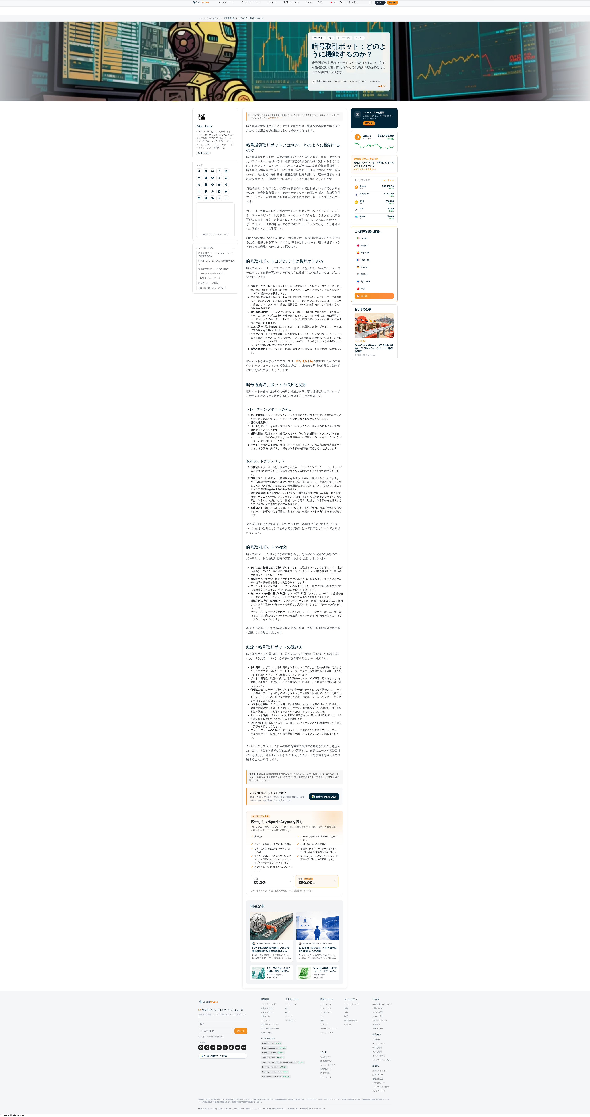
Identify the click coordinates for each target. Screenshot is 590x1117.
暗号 (331, 38)
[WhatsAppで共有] (212, 171)
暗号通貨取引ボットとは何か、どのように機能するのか (216, 254)
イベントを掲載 (378, 1056)
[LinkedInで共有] (226, 171)
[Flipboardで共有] (205, 198)
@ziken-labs (203, 153)
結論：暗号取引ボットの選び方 (212, 288)
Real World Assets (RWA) (275, 1077)
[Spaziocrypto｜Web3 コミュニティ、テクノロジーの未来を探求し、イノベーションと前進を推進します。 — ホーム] (222, 1002)
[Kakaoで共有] (226, 191)
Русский (365, 281)
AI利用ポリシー (275, 118)
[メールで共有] (199, 191)
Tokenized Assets (272, 1057)
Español (365, 252)
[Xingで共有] (226, 184)
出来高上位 (265, 1016)
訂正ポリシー (378, 1075)
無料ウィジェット (379, 1020)
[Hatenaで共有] (199, 198)
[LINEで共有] (212, 184)
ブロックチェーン (249, 2)
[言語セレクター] (332, 2)
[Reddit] (237, 1047)
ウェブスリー (224, 2)
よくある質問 (378, 1012)
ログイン (380, 2)
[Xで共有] (199, 171)
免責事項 (376, 1024)
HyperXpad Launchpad (275, 1072)
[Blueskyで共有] (212, 178)
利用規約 (303, 1109)
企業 (346, 1008)
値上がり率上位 (267, 1008)
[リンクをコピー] (226, 198)
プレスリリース (326, 1032)
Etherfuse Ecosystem (274, 1067)
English (364, 245)
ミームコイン (290, 1020)
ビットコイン (325, 1008)
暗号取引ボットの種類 (208, 283)
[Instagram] (212, 1047)
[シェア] (219, 198)
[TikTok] (231, 1047)
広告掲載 (376, 1039)
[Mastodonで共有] (205, 191)
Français (365, 259)
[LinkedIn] (225, 1047)
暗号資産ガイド (326, 1061)
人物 (346, 1012)
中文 (363, 288)
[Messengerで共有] (219, 191)
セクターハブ (290, 1004)
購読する (369, 123)
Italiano (364, 238)
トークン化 (360, 341)
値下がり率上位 (267, 1012)
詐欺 (320, 2)
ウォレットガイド (327, 1065)
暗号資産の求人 (350, 1020)
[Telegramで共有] (219, 171)
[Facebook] (200, 1047)
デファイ (359, 38)
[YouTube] (243, 1047)
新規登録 (392, 2)
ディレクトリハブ (351, 1004)
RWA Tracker (266, 1032)
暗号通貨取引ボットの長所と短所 (213, 268)
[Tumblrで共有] (199, 184)
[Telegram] (219, 1047)
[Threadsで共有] (219, 178)
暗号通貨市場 (304, 361)
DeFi (287, 1012)
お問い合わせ (378, 1008)
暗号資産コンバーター (270, 1024)
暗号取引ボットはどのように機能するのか (216, 262)
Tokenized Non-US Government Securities (282, 1062)
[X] (206, 1047)
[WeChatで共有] (212, 198)
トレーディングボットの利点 (212, 273)
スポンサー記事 (378, 1091)
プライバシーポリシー (316, 1109)
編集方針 (382, 86)
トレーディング (344, 38)
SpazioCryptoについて (382, 1004)
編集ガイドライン (379, 1071)
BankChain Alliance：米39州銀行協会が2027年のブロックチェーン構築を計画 (374, 348)
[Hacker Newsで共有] (205, 178)
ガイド (270, 2)
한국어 (364, 274)
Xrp (321, 1016)
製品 (346, 1016)
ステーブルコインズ (328, 1028)
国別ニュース (289, 2)
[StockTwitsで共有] (212, 191)
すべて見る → (388, 180)
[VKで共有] (205, 184)
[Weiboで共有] (219, 184)
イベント (309, 2)
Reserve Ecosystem (274, 1048)
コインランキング (268, 1004)
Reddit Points (271, 1043)
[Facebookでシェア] (205, 171)
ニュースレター (326, 1077)
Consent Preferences (12, 1115)
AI (286, 1008)
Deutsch (365, 267)
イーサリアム (325, 1012)
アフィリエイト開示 (380, 1087)
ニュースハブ (325, 1004)
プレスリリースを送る (381, 1060)
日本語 (364, 295)
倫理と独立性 (378, 1079)
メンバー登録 (378, 1016)
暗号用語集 (325, 1073)
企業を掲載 (377, 1048)
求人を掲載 (377, 1052)
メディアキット (378, 1043)
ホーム (203, 18)
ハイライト (265, 1020)
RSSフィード (378, 1028)
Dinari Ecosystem (272, 1053)
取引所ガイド (325, 1069)
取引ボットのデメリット (210, 278)
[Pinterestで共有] (226, 178)
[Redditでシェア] (199, 178)
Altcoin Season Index (270, 1028)
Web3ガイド (214, 18)
